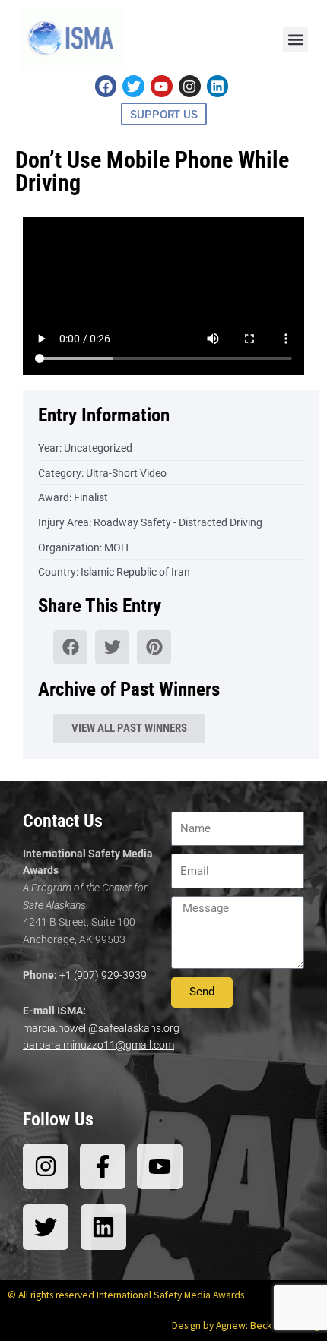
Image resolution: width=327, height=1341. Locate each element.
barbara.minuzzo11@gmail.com (98, 1045)
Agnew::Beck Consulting (267, 1325)
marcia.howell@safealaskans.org (101, 1028)
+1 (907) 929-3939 (103, 975)
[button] (295, 39)
